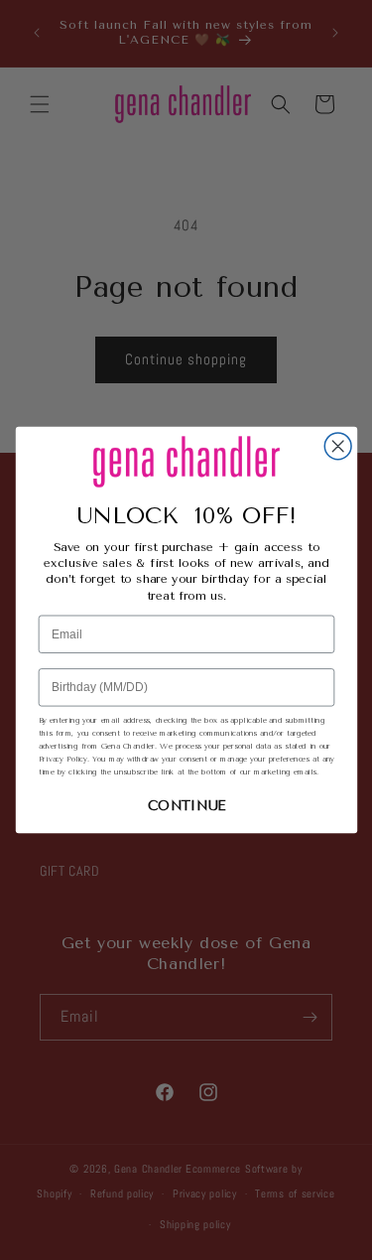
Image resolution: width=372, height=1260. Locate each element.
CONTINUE (186, 805)
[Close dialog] (337, 446)
